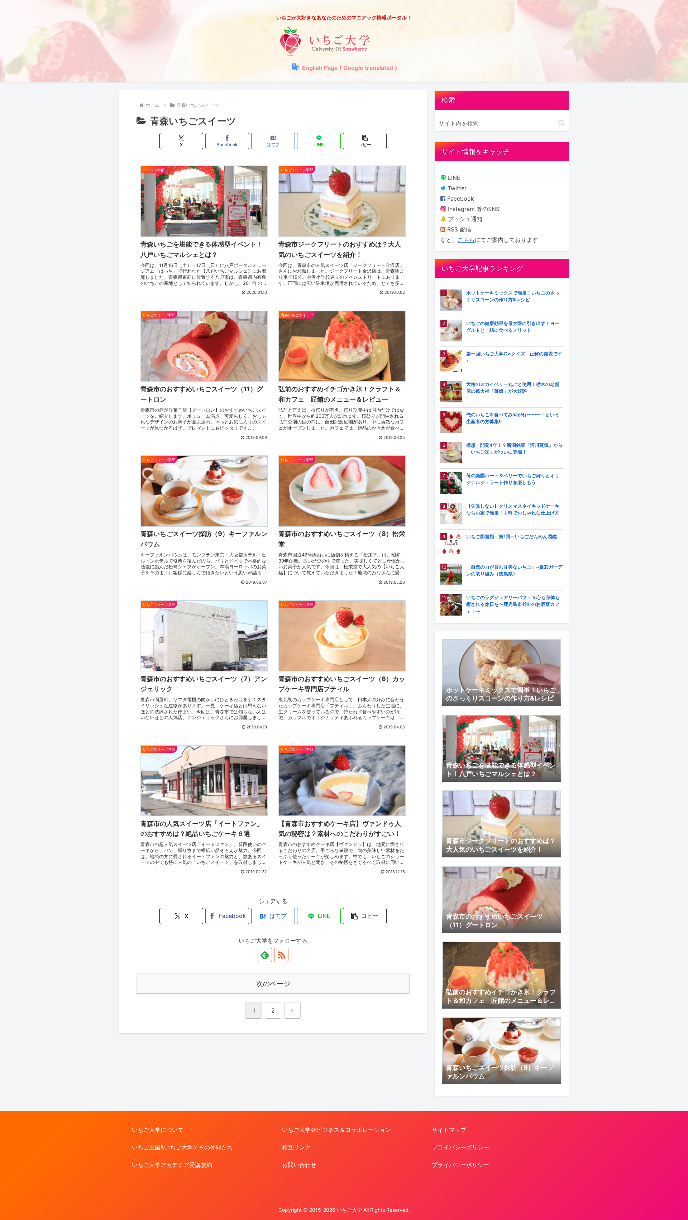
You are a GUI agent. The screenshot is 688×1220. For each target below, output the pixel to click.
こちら (466, 239)
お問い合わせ (299, 1164)
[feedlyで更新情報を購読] (265, 955)
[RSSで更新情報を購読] (281, 955)
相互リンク (296, 1147)
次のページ (273, 983)
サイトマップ (449, 1129)
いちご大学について (157, 1129)
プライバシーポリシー (460, 1147)
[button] (365, 141)
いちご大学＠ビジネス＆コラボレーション (336, 1129)
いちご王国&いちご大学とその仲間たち (182, 1147)
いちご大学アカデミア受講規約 (172, 1164)
